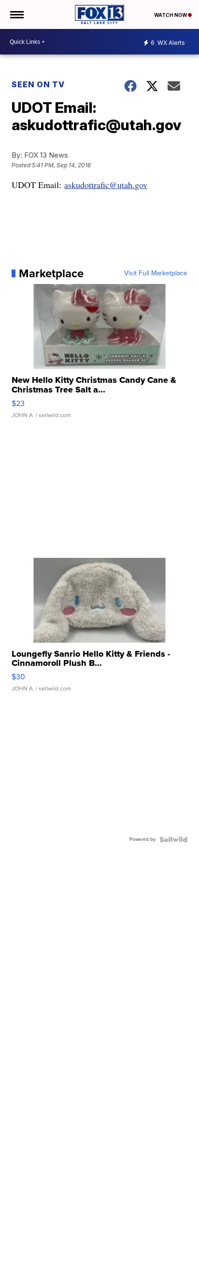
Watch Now (171, 15)
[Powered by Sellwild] (173, 839)
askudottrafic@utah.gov (105, 184)
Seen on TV (38, 84)
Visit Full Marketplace (155, 273)
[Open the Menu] (16, 14)
